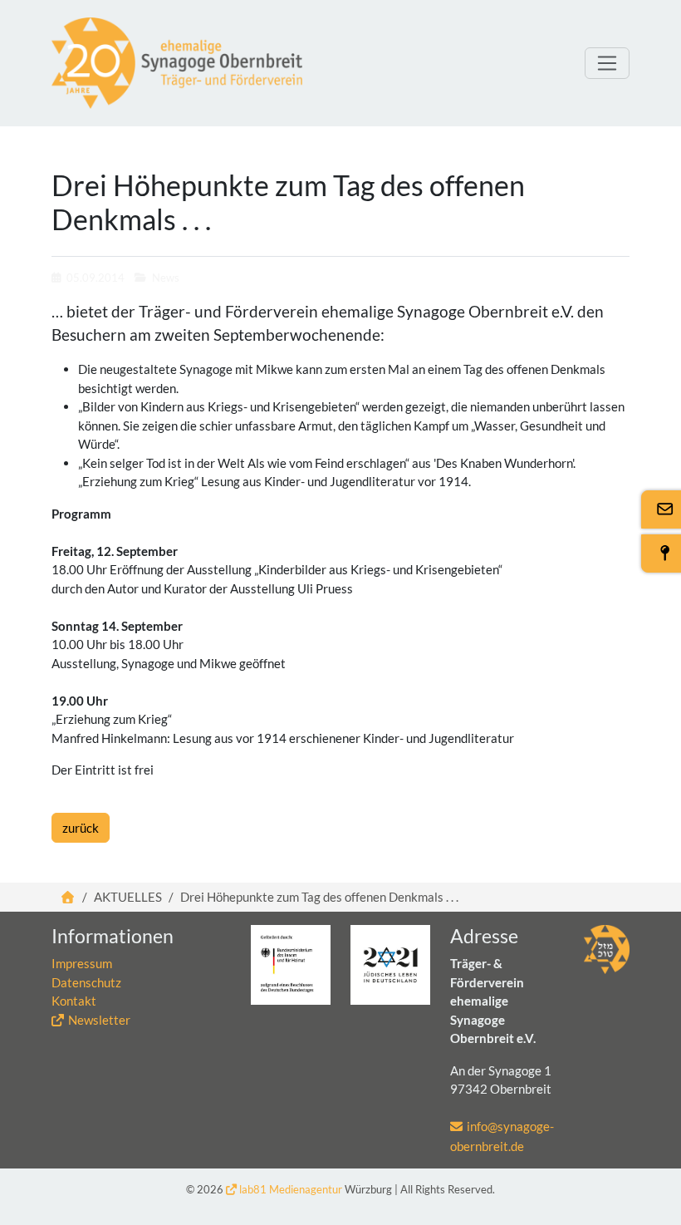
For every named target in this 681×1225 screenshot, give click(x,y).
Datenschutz (86, 982)
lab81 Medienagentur (290, 1189)
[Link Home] (68, 896)
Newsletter (99, 1019)
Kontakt (73, 1000)
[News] (176, 63)
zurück (80, 827)
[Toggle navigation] (607, 63)
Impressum (81, 963)
